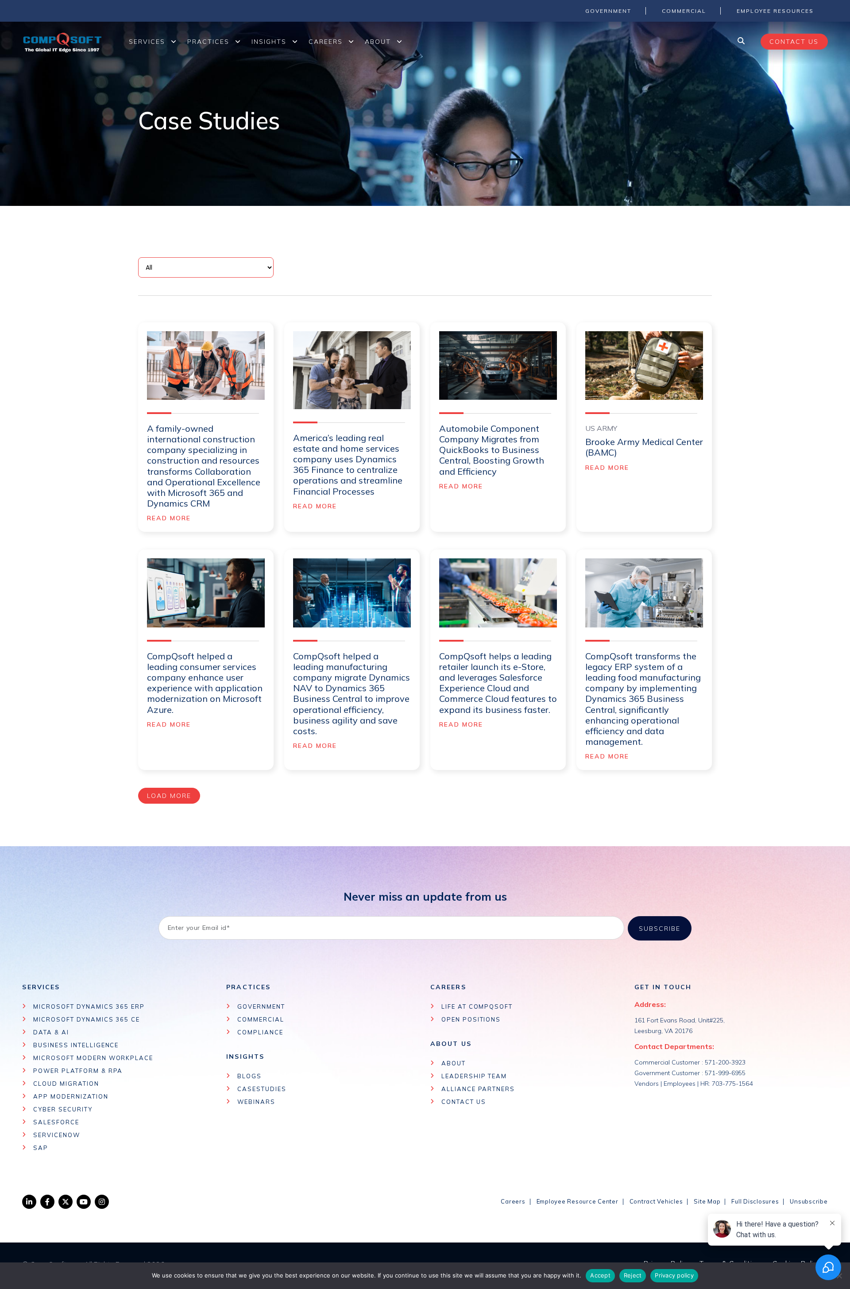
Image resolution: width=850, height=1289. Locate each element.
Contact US (794, 42)
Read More (169, 518)
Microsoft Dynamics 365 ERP (89, 1006)
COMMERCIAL (684, 11)
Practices (208, 42)
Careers (326, 42)
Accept (600, 1275)
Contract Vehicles (656, 1201)
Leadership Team (474, 1076)
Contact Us (463, 1101)
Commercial (260, 1019)
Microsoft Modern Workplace (93, 1057)
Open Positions (471, 1019)
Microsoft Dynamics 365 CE (86, 1019)
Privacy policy (674, 1275)
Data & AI (51, 1032)
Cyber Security (62, 1109)
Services (147, 42)
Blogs (249, 1076)
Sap (40, 1147)
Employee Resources (775, 11)
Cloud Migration (66, 1083)
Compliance (260, 1032)
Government (261, 1006)
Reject (633, 1275)
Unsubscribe (808, 1201)
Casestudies (261, 1088)
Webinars (256, 1101)
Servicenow (56, 1134)
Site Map (707, 1201)
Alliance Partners (478, 1088)
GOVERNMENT (608, 11)
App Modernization (70, 1096)
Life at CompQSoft (477, 1006)
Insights (268, 42)
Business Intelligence (76, 1045)
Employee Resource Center (577, 1201)
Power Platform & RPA (78, 1070)
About (378, 42)
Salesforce (56, 1122)
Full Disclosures (755, 1201)
